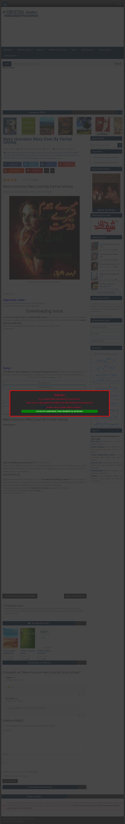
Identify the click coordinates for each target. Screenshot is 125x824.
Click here (42, 407)
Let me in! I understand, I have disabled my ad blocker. (59, 411)
